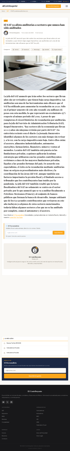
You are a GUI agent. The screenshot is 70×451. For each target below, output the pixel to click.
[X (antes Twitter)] (7, 402)
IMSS (3, 416)
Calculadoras (40, 410)
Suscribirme (59, 233)
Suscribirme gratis (53, 6)
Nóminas (4, 419)
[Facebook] (11, 402)
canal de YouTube (16, 217)
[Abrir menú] (66, 6)
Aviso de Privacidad (41, 433)
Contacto (4, 439)
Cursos (4, 433)
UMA (37, 422)
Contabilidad (5, 422)
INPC (37, 416)
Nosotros (4, 436)
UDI (37, 419)
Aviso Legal (39, 436)
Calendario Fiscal (41, 425)
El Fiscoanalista (18, 215)
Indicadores (39, 413)
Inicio (3, 11)
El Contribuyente (15, 33)
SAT (8, 11)
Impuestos (5, 413)
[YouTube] (3, 402)
